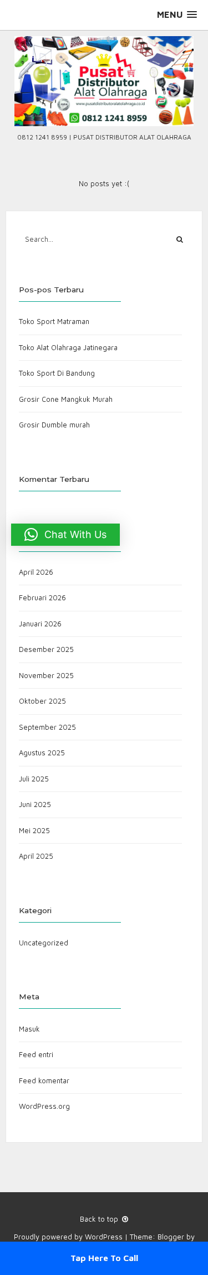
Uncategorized (43, 942)
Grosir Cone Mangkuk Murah (66, 399)
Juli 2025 (34, 778)
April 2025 (36, 855)
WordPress (104, 1236)
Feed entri (36, 1054)
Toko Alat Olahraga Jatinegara (68, 347)
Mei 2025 (34, 830)
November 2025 (46, 675)
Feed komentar (44, 1080)
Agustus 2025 (42, 752)
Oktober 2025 (42, 700)
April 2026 (36, 571)
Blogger (171, 1236)
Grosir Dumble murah (54, 424)
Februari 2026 (42, 597)
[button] (176, 15)
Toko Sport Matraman (54, 321)
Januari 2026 (40, 623)
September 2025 (47, 727)
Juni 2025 (35, 804)
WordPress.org (44, 1106)
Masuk (29, 1028)
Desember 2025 (46, 649)
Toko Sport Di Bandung (57, 372)
